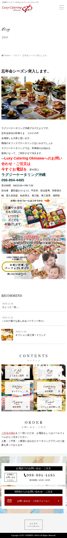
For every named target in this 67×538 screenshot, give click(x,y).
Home (7, 55)
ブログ (16, 55)
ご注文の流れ (8, 433)
